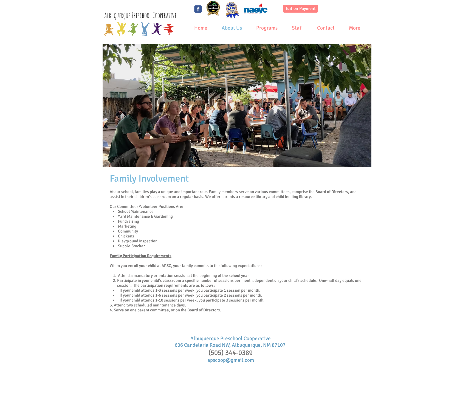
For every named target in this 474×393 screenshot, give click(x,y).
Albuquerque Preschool (128, 15)
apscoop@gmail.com (230, 360)
